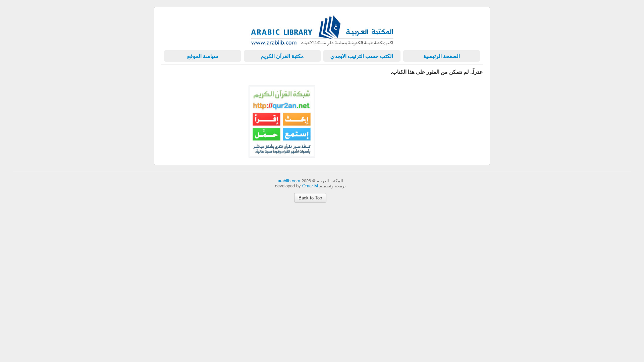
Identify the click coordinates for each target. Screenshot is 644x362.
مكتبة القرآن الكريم (282, 56)
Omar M (310, 185)
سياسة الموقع (202, 56)
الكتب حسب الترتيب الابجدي (361, 56)
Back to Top (310, 197)
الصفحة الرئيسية (441, 56)
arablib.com (289, 180)
